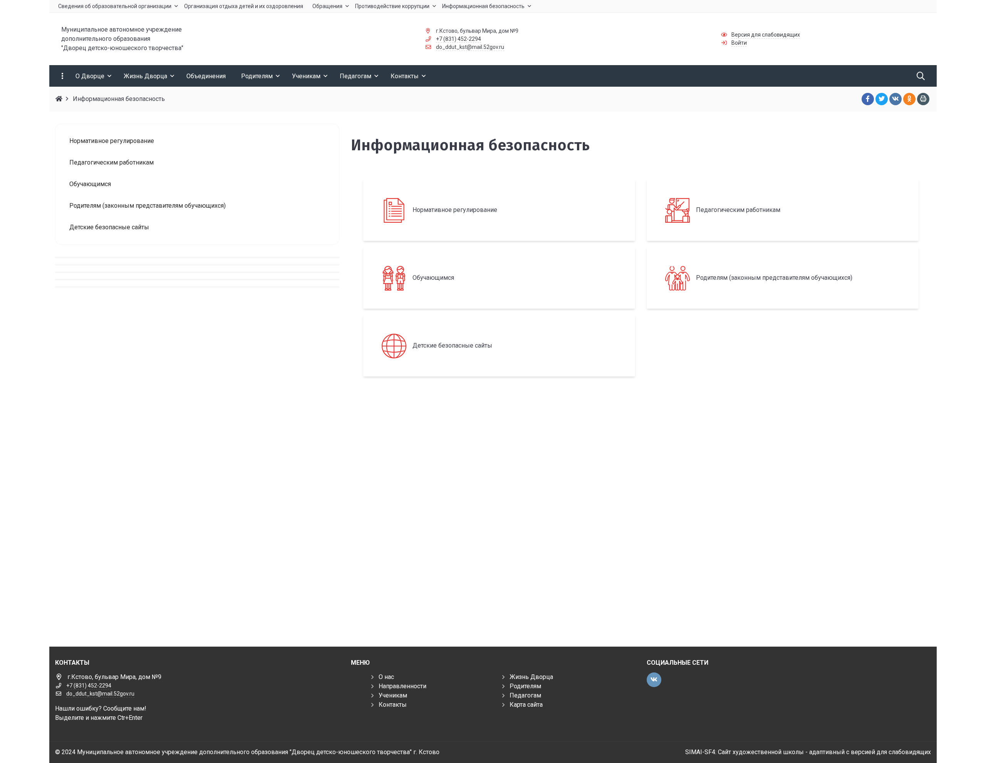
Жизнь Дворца (531, 677)
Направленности (402, 686)
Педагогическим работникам (738, 209)
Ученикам (393, 695)
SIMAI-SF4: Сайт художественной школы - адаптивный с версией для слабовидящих (808, 752)
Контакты (393, 704)
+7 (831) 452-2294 (458, 39)
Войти (739, 43)
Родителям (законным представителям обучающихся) (774, 277)
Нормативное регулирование (455, 209)
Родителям (525, 686)
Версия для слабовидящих (765, 35)
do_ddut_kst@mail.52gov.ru (470, 47)
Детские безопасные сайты (452, 345)
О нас (386, 677)
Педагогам (525, 695)
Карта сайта (526, 704)
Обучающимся (433, 277)
